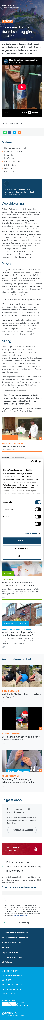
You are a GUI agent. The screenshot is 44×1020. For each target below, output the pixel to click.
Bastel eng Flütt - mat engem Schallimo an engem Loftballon (18, 781)
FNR (12, 36)
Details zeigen (31, 533)
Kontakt (6, 980)
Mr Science (7, 962)
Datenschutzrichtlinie (20, 916)
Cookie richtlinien (11, 994)
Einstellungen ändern (22, 830)
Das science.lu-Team (12, 975)
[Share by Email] (19, 132)
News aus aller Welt (11, 942)
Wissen (5, 947)
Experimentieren (10, 952)
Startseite (6, 15)
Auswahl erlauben (22, 548)
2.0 (10, 776)
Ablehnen (22, 556)
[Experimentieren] (22, 428)
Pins (13, 450)
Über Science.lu (10, 971)
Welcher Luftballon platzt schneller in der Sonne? (22, 696)
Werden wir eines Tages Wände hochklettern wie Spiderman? (18, 633)
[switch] (38, 509)
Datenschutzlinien (11, 989)
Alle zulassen (22, 541)
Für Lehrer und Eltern (12, 957)
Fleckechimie (7, 580)
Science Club (6, 450)
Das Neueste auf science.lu (15, 932)
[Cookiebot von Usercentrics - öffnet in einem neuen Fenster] (31, 461)
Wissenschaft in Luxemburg (15, 937)
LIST (3, 647)
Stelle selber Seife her (13, 446)
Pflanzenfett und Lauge (12, 444)
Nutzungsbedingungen (13, 984)
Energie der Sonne (10, 691)
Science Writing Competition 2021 (16, 629)
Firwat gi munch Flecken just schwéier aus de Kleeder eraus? (18, 584)
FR (35, 6)
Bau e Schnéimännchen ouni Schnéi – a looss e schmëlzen (22, 738)
